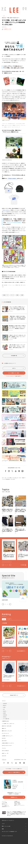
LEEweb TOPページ (14, 695)
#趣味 (17, 295)
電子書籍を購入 (15, 786)
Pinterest (19, 471)
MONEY (4, 713)
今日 (4, 619)
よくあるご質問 (4, 802)
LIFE (4, 709)
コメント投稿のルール (5, 805)
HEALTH (4, 711)
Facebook (5, 471)
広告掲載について (17, 801)
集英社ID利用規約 (17, 802)
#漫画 (22, 295)
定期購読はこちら (14, 797)
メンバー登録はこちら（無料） (14, 373)
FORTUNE (5, 715)
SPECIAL (4, 716)
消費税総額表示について (6, 806)
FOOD (4, 707)
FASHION (5, 703)
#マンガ (12, 295)
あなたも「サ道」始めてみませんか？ (10, 17)
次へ (10, 565)
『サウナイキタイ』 (12, 178)
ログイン (14, 368)
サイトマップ (4, 801)
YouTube (16, 471)
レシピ (8, 619)
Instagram (9, 471)
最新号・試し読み (15, 785)
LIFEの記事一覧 (14, 355)
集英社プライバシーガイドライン (19, 805)
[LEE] (14, 10)
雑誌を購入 (14, 788)
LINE (22, 471)
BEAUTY (4, 705)
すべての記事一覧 (6, 718)
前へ (3, 565)
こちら (10, 815)
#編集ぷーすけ (5, 295)
